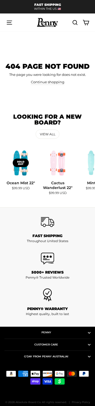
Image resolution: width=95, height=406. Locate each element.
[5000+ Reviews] (47, 258)
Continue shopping (47, 82)
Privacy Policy (81, 402)
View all (47, 134)
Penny (46, 332)
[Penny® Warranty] (47, 295)
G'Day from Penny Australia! (46, 356)
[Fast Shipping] (47, 222)
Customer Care (46, 344)
